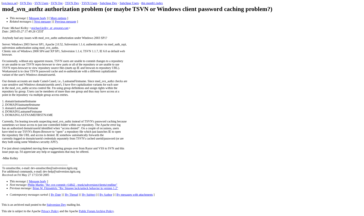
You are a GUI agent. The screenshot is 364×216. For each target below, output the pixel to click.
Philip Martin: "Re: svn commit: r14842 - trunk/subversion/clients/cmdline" (72, 184)
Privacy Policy (50, 211)
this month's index (152, 3)
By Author (106, 194)
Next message (42, 21)
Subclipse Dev (108, 3)
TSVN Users (89, 3)
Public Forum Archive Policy (96, 211)
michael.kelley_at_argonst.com (49, 28)
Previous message (65, 21)
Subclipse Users (129, 3)
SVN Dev (26, 3)
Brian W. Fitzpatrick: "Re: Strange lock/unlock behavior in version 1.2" (75, 188)
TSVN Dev (72, 3)
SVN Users (41, 3)
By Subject (88, 194)
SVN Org (57, 3)
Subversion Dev (56, 204)
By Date (56, 194)
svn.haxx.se (9, 3)
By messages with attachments (134, 194)
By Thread (71, 194)
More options (58, 18)
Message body (37, 18)
